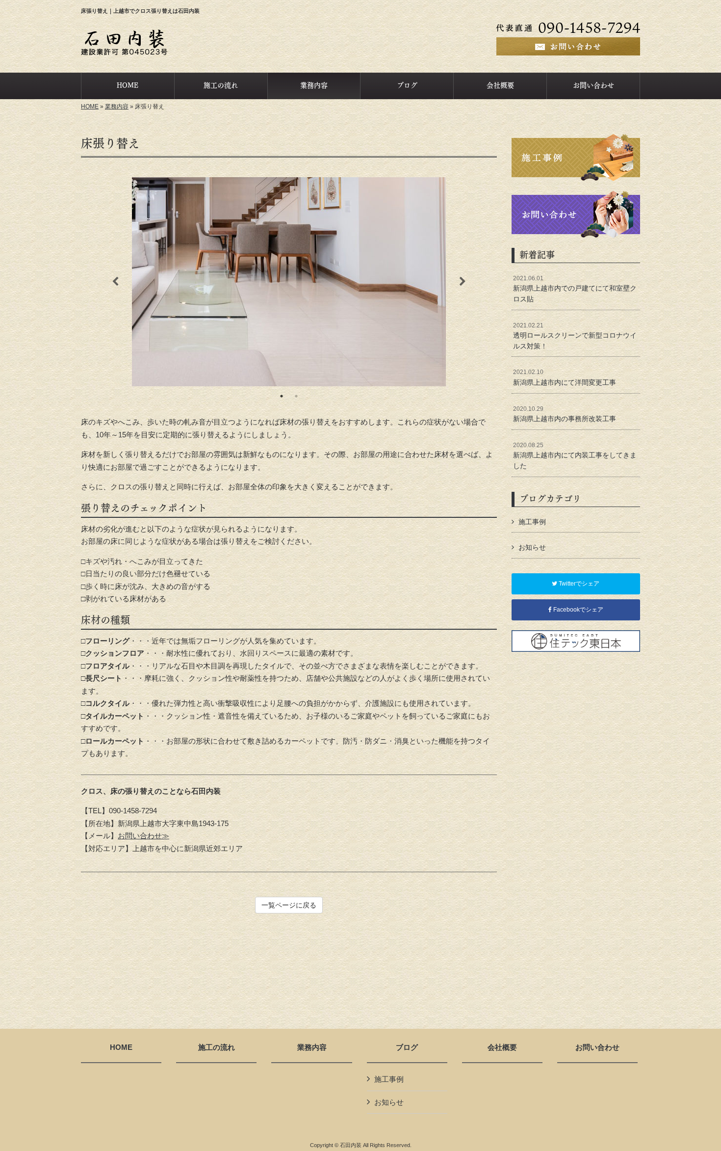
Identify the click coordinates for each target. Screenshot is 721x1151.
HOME (90, 106)
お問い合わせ (597, 1047)
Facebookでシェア (577, 609)
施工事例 (532, 522)
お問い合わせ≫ (143, 835)
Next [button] (462, 282)
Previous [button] (115, 282)
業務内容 (117, 106)
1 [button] (281, 396)
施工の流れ (216, 1047)
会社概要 (502, 1047)
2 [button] (296, 396)
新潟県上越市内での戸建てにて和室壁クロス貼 (575, 289)
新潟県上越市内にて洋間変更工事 (564, 377)
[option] (289, 281)
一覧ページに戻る (288, 905)
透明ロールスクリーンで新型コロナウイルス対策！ (575, 336)
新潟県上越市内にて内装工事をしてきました (575, 456)
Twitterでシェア (578, 583)
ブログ (407, 1047)
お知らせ (532, 547)
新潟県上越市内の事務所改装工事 (564, 414)
